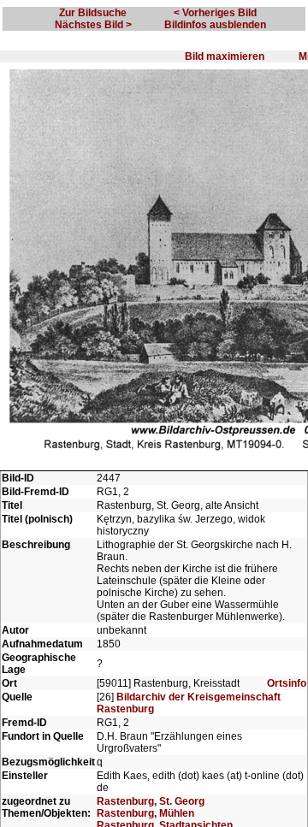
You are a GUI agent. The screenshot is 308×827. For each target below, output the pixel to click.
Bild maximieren (224, 56)
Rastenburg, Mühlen (145, 813)
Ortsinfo (286, 683)
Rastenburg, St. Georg (150, 801)
